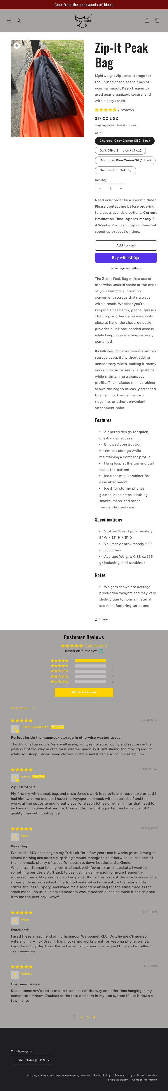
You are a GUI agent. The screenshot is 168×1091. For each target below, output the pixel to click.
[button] (9, 20)
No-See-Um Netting (115, 170)
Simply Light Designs (51, 1075)
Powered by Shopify (77, 1075)
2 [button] (82, 1017)
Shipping (101, 125)
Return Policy (102, 1075)
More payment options (126, 268)
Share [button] (103, 619)
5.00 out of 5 (96, 646)
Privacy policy (124, 1075)
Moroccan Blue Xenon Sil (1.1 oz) (125, 160)
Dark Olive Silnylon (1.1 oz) (120, 150)
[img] (22, 720)
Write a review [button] (84, 692)
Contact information (144, 1079)
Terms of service (147, 1075)
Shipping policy (118, 1079)
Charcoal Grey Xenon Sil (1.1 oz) (125, 141)
